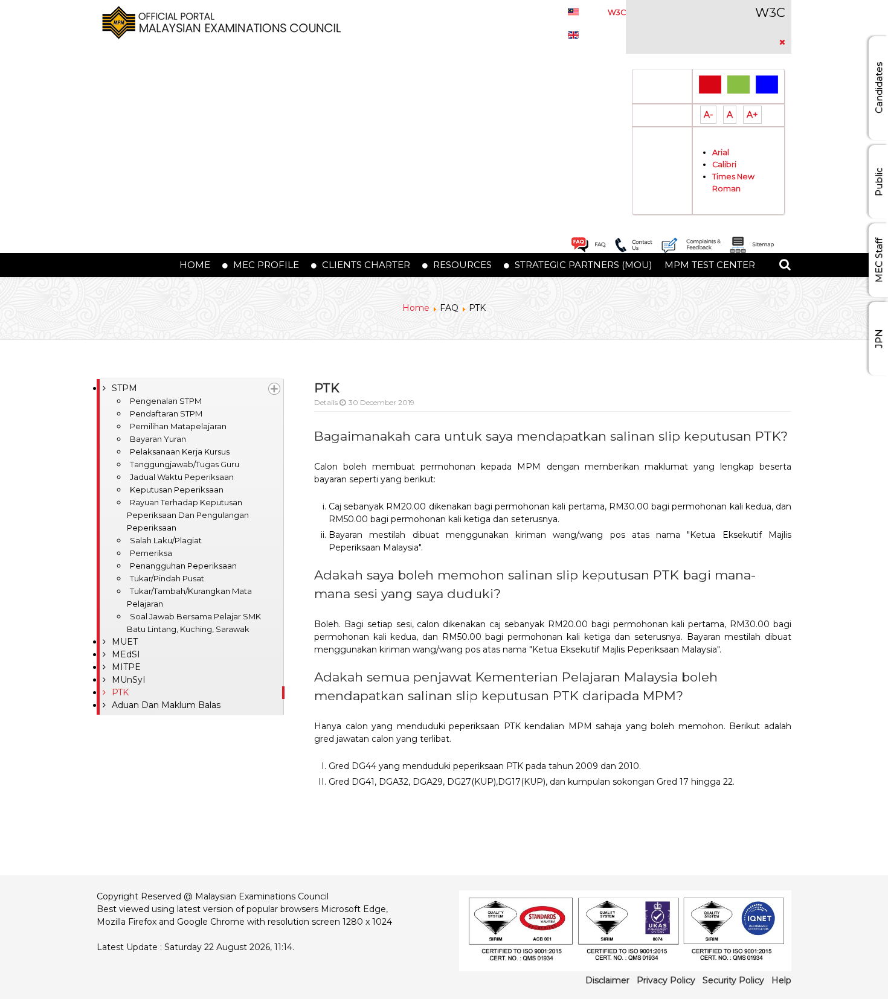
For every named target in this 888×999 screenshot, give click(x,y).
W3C (617, 12)
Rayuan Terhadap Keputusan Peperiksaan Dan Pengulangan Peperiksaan (188, 514)
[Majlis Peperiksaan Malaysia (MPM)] (219, 22)
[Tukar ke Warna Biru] (766, 84)
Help (781, 980)
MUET (125, 641)
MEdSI (126, 654)
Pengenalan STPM (166, 401)
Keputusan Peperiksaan (177, 489)
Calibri (724, 164)
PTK (120, 692)
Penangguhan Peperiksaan (183, 565)
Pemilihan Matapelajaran (178, 426)
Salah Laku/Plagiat (166, 540)
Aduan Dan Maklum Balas (166, 705)
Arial (720, 152)
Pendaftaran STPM (166, 413)
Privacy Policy (666, 980)
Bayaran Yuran (158, 439)
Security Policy (733, 980)
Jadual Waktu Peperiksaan (182, 477)
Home (416, 307)
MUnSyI (129, 679)
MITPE (126, 667)
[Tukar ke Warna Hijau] (738, 84)
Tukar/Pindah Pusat (167, 578)
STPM (124, 388)
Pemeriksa (151, 553)
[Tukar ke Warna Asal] (710, 84)
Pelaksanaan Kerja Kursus (180, 451)
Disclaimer (607, 980)
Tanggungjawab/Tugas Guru (184, 464)
